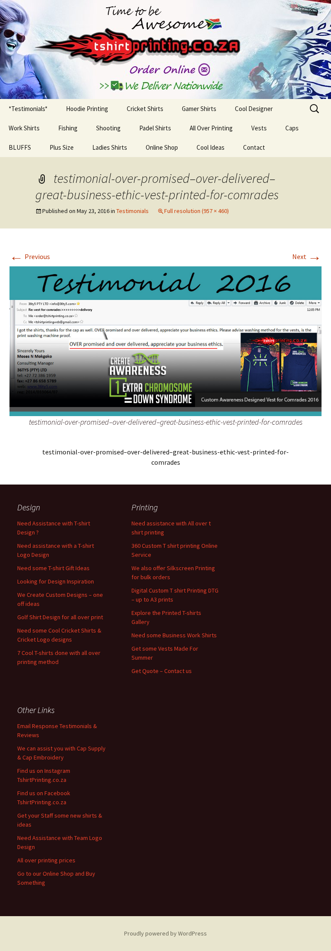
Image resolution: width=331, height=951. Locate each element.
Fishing (68, 128)
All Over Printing (211, 128)
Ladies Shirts (109, 147)
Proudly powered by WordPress (165, 933)
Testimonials (132, 211)
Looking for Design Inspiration (55, 581)
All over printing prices (46, 860)
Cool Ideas (211, 147)
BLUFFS (20, 147)
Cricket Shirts (145, 109)
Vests (259, 128)
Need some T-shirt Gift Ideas (53, 568)
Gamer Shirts (199, 109)
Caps (292, 128)
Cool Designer (254, 109)
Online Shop (162, 147)
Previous (29, 256)
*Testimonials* (28, 109)
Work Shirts (24, 128)
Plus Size (62, 147)
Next (307, 256)
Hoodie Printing (87, 109)
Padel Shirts (155, 128)
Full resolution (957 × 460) (196, 211)
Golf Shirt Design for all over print (60, 617)
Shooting (108, 128)
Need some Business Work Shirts (174, 635)
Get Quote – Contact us (161, 671)
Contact (254, 147)
